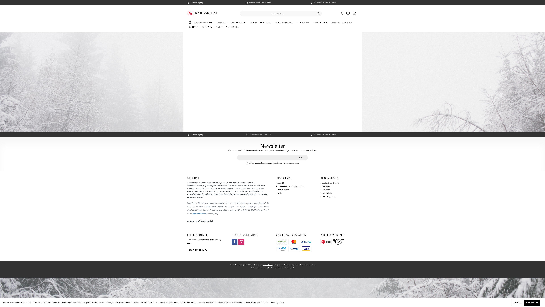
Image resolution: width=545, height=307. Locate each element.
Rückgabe (326, 190)
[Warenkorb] (355, 13)
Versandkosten (268, 265)
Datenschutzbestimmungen (262, 163)
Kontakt (280, 183)
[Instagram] (241, 242)
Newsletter (326, 186)
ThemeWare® (289, 268)
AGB (279, 193)
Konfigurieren (532, 303)
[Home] (189, 23)
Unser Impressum (329, 196)
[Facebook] (234, 242)
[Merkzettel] (348, 13)
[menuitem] (355, 13)
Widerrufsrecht (283, 190)
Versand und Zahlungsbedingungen (291, 186)
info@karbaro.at (199, 213)
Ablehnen (517, 303)
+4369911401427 (197, 250)
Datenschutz (327, 193)
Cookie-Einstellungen (330, 183)
